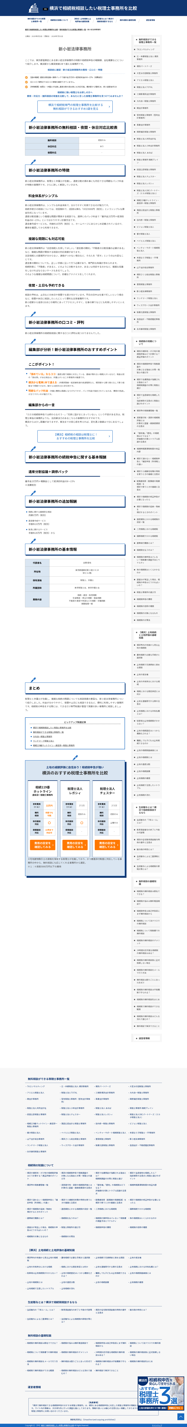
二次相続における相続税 (147, 529)
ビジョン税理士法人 (145, 226)
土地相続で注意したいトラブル (148, 786)
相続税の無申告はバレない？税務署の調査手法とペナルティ (148, 560)
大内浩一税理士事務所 (42, 736)
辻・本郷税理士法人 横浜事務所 (147, 58)
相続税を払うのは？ (145, 550)
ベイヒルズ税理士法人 (146, 240)
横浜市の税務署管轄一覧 (147, 410)
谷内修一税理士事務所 (146, 220)
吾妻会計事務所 (143, 124)
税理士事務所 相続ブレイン (147, 161)
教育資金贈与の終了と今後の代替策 (148, 831)
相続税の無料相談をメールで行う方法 (148, 971)
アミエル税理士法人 (145, 80)
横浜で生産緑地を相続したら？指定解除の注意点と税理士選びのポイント (148, 399)
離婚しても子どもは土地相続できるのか (148, 742)
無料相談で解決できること (148, 1026)
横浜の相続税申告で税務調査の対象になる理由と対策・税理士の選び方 (148, 368)
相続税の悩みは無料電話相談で (148, 902)
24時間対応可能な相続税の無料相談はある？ (147, 951)
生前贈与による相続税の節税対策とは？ (148, 867)
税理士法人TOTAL (145, 87)
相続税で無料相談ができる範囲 (148, 1008)
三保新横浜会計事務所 (146, 94)
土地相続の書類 (143, 778)
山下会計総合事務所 (145, 267)
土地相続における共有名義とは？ (148, 712)
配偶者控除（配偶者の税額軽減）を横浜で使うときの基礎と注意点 (148, 485)
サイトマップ (157, 1425)
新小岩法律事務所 (144, 291)
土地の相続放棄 (143, 771)
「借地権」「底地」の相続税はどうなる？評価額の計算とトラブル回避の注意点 (148, 437)
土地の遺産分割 (143, 764)
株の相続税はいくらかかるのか (148, 571)
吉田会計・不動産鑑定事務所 (148, 320)
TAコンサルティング (145, 49)
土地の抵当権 (142, 674)
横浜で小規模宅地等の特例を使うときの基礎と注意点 (148, 472)
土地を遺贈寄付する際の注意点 (148, 702)
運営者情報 (150, 20)
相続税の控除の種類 (145, 606)
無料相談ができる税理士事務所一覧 (36, 20)
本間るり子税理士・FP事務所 (147, 259)
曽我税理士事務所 (144, 284)
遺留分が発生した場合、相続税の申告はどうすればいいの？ (148, 582)
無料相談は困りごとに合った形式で (148, 981)
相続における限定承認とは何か (148, 692)
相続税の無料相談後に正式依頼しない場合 (148, 961)
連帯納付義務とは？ (145, 543)
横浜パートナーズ (144, 66)
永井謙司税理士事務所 (146, 329)
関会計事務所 (142, 108)
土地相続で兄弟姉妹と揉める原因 (148, 666)
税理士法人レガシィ (145, 183)
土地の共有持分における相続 (148, 683)
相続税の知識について (59, 20)
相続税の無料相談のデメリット (148, 942)
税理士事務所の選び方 (146, 592)
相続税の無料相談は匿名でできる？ (148, 892)
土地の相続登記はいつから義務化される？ (148, 732)
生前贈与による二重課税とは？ (148, 858)
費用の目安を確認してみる (42, 845)
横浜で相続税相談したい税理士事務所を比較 (93, 8)
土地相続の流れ (143, 795)
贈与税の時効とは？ (145, 849)
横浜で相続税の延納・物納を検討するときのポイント (148, 509)
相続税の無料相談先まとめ (148, 999)
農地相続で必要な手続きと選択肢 (148, 656)
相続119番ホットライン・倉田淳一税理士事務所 (54, 745)
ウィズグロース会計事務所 (148, 305)
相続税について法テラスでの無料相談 (148, 922)
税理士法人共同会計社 (146, 138)
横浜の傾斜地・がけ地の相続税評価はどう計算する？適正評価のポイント (148, 354)
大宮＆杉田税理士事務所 (147, 73)
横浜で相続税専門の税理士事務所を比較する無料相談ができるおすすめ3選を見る (75, 107)
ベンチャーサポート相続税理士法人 (148, 249)
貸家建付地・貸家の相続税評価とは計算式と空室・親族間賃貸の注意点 (148, 421)
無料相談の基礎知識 (128, 20)
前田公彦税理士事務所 (146, 169)
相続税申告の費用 (144, 599)
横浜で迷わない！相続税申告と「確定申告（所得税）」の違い (148, 461)
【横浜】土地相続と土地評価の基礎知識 (82, 20)
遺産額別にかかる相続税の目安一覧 (148, 520)
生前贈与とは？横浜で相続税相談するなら (105, 20)
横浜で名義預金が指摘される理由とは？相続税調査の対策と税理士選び (148, 383)
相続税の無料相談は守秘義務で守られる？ (148, 991)
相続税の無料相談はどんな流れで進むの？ (148, 1017)
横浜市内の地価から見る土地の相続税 (148, 646)
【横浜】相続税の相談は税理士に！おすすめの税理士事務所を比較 (76, 436)
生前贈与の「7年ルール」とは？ (148, 821)
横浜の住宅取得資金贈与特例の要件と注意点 (148, 841)
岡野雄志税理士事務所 (146, 131)
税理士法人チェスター (146, 176)
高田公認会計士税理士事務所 (148, 211)
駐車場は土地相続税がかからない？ (148, 722)
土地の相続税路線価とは (147, 750)
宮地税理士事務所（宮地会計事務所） (148, 116)
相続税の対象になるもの (147, 613)
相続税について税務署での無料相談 (148, 932)
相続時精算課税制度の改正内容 (148, 450)
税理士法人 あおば (145, 152)
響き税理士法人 (143, 233)
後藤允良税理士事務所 (146, 312)
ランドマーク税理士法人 (43, 740)
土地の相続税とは (144, 757)
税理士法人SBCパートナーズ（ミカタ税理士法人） (148, 192)
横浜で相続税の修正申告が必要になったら (148, 498)
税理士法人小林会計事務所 (148, 145)
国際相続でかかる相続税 (147, 536)
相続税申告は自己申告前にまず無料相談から (148, 912)
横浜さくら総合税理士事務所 (148, 276)
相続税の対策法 (143, 620)
